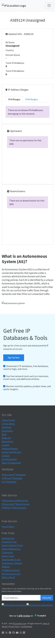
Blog (4, 434)
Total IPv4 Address (15, 62)
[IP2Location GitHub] (13, 632)
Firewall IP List (9, 541)
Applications (8, 538)
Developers (7, 430)
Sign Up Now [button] (14, 357)
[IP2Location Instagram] (21, 632)
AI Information (9, 459)
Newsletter (7, 441)
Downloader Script (11, 559)
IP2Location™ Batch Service (15, 504)
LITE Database (9, 481)
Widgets (6, 566)
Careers (5, 444)
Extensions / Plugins (12, 563)
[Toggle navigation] (49, 5)
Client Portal (8, 420)
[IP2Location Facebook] (3, 632)
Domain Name (13, 54)
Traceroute (7, 552)
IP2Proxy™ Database (12, 478)
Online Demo (8, 423)
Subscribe (46, 597)
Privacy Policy (14, 626)
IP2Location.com (19, 623)
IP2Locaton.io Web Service (15, 500)
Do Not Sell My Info (11, 452)
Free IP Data (8, 526)
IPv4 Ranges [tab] (14, 99)
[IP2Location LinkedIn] (24, 632)
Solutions (6, 427)
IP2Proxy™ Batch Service (14, 507)
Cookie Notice (26, 626)
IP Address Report (11, 570)
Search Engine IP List (12, 545)
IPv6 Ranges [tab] (31, 99)
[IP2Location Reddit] (10, 632)
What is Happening (11, 462)
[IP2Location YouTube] (17, 632)
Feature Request (10, 448)
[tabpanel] (27, 112)
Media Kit (6, 437)
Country (10, 50)
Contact (6, 455)
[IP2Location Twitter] (6, 632)
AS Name (10, 42)
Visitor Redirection (11, 548)
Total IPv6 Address (15, 70)
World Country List (11, 573)
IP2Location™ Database (14, 474)
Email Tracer (8, 556)
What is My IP (8, 577)
